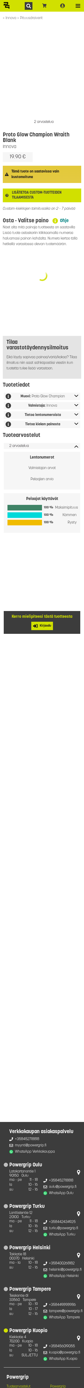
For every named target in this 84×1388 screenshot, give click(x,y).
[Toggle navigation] (78, 6)
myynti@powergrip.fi (30, 1145)
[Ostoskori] (44, 5)
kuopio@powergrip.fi (64, 1352)
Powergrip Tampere (30, 1289)
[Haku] (28, 5)
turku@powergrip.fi (63, 1228)
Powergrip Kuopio (28, 1331)
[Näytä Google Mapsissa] (78, 1173)
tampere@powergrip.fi (66, 1311)
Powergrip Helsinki (29, 1248)
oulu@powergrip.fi (63, 1187)
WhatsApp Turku (62, 1234)
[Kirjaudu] (62, 5)
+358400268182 (62, 1263)
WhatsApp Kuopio (63, 1359)
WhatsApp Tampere (64, 1317)
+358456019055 (62, 1346)
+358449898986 (62, 1305)
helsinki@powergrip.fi (65, 1270)
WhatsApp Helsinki (64, 1276)
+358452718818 (27, 1139)
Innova (11, 18)
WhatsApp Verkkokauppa (35, 1152)
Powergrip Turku (27, 1206)
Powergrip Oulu (25, 1165)
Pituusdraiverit (31, 18)
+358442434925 (62, 1222)
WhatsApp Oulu (61, 1193)
